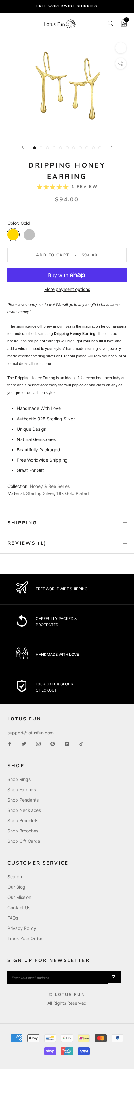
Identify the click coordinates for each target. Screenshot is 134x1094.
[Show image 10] (93, 147)
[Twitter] (24, 743)
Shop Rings (19, 779)
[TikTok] (81, 743)
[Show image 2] (41, 147)
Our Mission (19, 897)
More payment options (67, 289)
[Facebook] (9, 743)
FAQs (12, 917)
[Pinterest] (52, 743)
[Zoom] (120, 47)
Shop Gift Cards (23, 841)
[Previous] (23, 147)
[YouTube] (67, 743)
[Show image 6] (67, 147)
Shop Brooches (22, 830)
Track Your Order (24, 938)
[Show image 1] (34, 147)
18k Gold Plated (72, 493)
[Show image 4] (54, 147)
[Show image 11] (99, 147)
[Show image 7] (73, 147)
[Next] (111, 147)
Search (14, 876)
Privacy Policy (21, 928)
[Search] (110, 23)
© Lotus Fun (67, 995)
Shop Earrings (21, 789)
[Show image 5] (60, 147)
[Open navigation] (9, 22)
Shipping (22, 523)
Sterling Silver (40, 493)
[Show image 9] (86, 147)
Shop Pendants (23, 799)
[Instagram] (38, 743)
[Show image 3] (47, 147)
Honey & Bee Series (50, 486)
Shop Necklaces (24, 810)
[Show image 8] (80, 147)
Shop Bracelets (22, 820)
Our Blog (16, 887)
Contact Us (18, 907)
